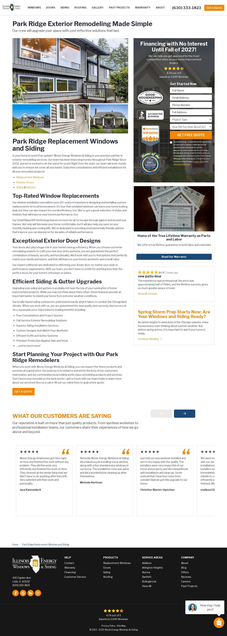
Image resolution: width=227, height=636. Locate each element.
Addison (147, 562)
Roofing (108, 576)
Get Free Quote (191, 135)
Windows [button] (34, 7)
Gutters (31, 187)
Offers (185, 572)
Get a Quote (214, 7)
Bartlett (146, 576)
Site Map (121, 626)
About (184, 562)
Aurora (146, 572)
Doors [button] (50, 7)
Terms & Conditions (181, 164)
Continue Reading (148, 338)
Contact (69, 562)
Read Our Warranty (174, 256)
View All (146, 586)
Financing (70, 572)
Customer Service (75, 576)
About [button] (160, 7)
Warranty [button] (142, 7)
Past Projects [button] (119, 7)
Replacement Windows (30, 177)
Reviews (186, 576)
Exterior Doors (25, 182)
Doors (107, 567)
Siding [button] (64, 7)
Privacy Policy (198, 161)
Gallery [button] (98, 7)
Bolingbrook (149, 581)
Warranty (69, 567)
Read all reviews (147, 293)
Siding (19, 187)
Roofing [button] (80, 7)
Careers (186, 581)
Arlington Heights (152, 567)
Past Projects (189, 586)
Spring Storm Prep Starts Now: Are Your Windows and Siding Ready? (174, 314)
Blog (184, 567)
